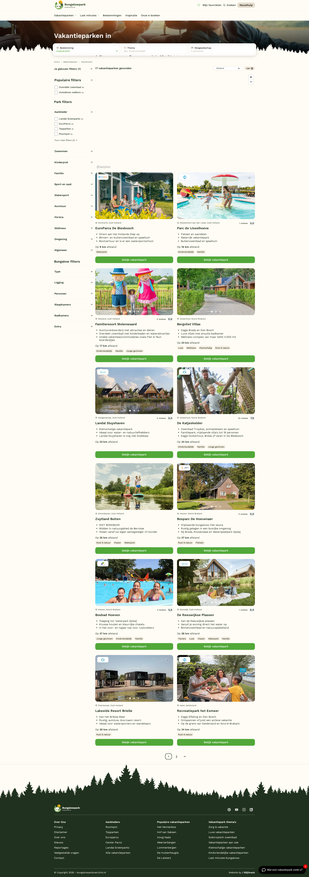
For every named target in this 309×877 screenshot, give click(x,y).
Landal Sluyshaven (110, 423)
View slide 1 (130, 216)
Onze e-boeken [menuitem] (150, 15)
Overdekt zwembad (71, 87)
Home (57, 62)
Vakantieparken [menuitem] (64, 15)
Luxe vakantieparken (222, 832)
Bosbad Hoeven (107, 615)
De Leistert (164, 857)
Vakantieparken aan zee (223, 842)
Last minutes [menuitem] (88, 15)
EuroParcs (66, 123)
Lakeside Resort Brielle (113, 711)
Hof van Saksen (166, 832)
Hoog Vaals (164, 837)
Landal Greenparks (71, 118)
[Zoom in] (251, 77)
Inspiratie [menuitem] (131, 15)
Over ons (59, 837)
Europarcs (112, 837)
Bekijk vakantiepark (134, 259)
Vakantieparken (70, 62)
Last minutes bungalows (224, 857)
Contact (59, 857)
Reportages (61, 847)
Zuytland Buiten (108, 519)
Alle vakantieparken (118, 852)
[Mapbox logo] (103, 167)
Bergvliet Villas (189, 324)
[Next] (168, 200)
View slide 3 (138, 216)
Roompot (65, 134)
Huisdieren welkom (71, 92)
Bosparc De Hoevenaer (195, 519)
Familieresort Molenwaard (116, 324)
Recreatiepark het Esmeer (198, 711)
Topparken (66, 128)
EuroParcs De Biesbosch (114, 228)
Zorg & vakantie (218, 827)
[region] (175, 121)
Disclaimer (60, 832)
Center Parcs (114, 842)
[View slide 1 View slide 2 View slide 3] (134, 195)
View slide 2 (134, 216)
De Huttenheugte (168, 852)
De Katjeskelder (189, 423)
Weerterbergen (166, 842)
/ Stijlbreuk (248, 872)
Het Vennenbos (166, 827)
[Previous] (99, 200)
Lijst (248, 68)
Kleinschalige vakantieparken (227, 847)
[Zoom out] (251, 81)
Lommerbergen (166, 847)
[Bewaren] (168, 178)
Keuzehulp (246, 5)
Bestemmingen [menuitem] (112, 15)
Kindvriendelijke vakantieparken (228, 852)
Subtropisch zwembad (223, 837)
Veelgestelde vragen (66, 852)
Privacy (58, 827)
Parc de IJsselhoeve (193, 228)
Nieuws (58, 842)
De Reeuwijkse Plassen (195, 615)
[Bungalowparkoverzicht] (70, 5)
